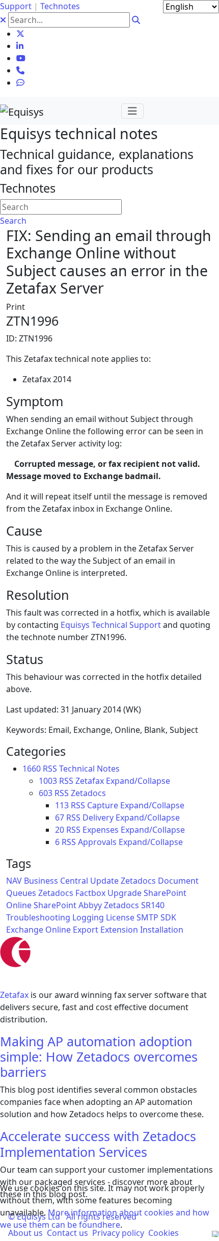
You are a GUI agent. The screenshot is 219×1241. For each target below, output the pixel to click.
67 (59, 817)
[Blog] (20, 82)
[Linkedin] (19, 45)
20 (59, 829)
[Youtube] (20, 58)
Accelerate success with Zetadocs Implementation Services (98, 1143)
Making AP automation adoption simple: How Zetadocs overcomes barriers (99, 1056)
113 (62, 805)
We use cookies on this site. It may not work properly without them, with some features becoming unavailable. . (104, 1206)
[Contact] (20, 70)
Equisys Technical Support (111, 624)
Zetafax (14, 994)
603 (45, 793)
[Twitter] (20, 33)
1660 (31, 768)
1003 (48, 780)
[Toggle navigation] (132, 111)
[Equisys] (22, 110)
